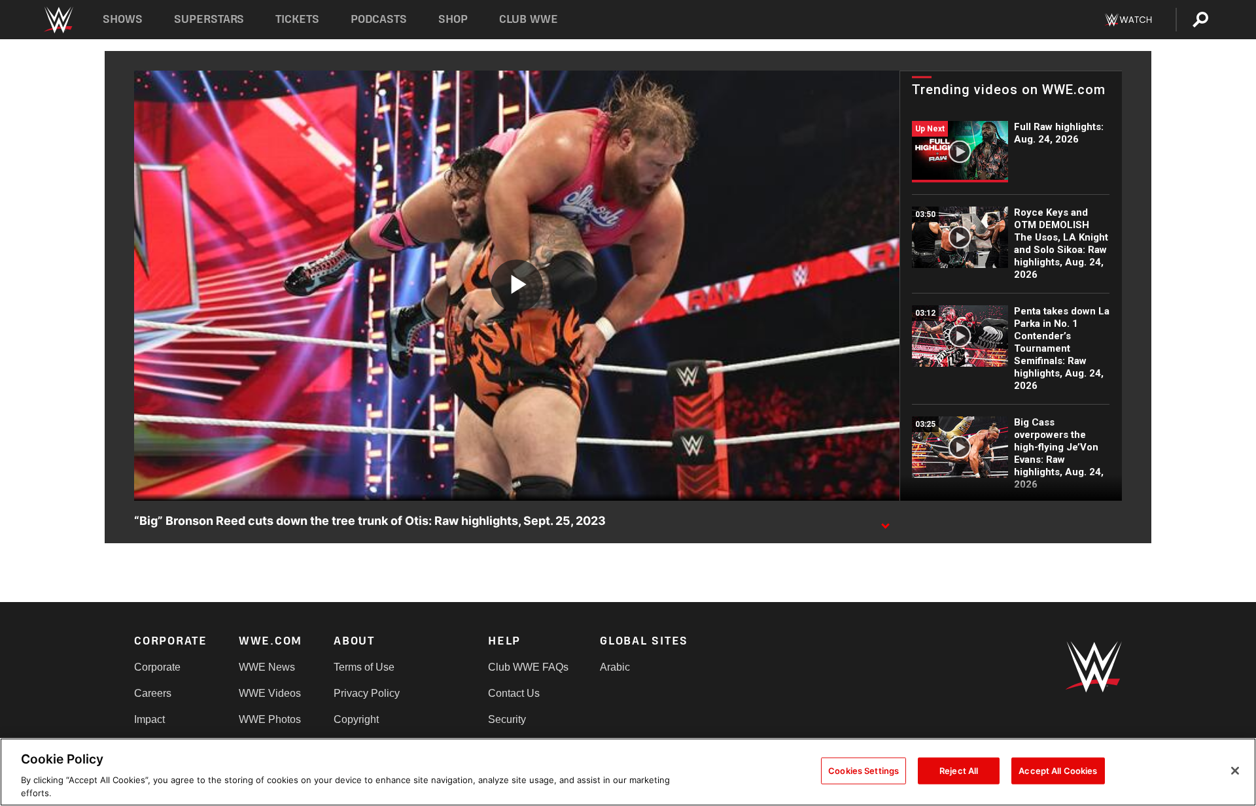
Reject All (958, 770)
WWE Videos (270, 693)
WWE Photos (270, 719)
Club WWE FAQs (528, 667)
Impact (149, 719)
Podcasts (379, 19)
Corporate (157, 667)
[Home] (58, 20)
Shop (453, 19)
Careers (152, 693)
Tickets (297, 19)
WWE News (267, 667)
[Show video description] (885, 521)
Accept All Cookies (1058, 770)
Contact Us (514, 693)
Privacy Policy (367, 693)
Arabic (615, 667)
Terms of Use (364, 667)
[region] (628, 772)
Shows (123, 19)
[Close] (1235, 770)
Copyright (356, 719)
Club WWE (528, 19)
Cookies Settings (863, 770)
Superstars (209, 19)
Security (507, 719)
